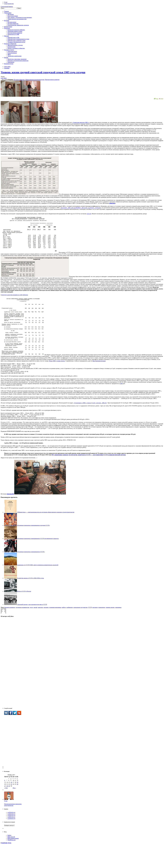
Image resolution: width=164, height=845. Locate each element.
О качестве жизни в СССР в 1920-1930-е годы (30, 578)
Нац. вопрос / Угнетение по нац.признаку (20, 17)
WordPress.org (11, 840)
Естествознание (12, 53)
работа (64, 607)
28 (7, 786)
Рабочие (6, 36)
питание (46, 607)
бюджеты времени (9, 607)
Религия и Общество (10, 43)
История (6, 20)
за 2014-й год (11, 812)
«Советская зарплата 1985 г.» (81, 122)
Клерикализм (11, 46)
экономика (118, 607)
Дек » (14, 788)
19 (17, 782)
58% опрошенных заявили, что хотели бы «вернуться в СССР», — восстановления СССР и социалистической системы (88, 455)
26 (17, 784)
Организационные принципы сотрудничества (13, 804)
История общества (13, 23)
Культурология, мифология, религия (18, 25)
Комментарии (8, 26)
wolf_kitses (4, 78)
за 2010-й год (11, 818)
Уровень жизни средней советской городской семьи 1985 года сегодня (43, 72)
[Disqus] (82, 640)
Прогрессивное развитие (15, 33)
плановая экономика (55, 607)
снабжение (69, 607)
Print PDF (159, 99)
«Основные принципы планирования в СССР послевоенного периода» (38, 538)
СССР (90, 607)
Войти (9, 835)
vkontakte (6, 68)
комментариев (13, 838)
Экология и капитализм (14, 56)
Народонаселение (13, 16)
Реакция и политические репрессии (18, 60)
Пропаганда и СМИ (13, 34)
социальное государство (80, 607)
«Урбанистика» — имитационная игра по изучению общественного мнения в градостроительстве (45, 512)
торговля (94, 607)
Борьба (6, 57)
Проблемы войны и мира (15, 31)
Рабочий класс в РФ (13, 37)
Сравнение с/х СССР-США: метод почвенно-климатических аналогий (37, 565)
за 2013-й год (11, 814)
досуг (31, 607)
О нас (5, 2)
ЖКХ (9, 54)
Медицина (11, 14)
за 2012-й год (11, 815)
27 (5, 786)
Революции (11, 62)
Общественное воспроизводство (17, 19)
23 (11, 784)
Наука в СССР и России (24, 591)
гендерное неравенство (22, 607)
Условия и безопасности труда (16, 42)
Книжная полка (8, 63)
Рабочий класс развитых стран (16, 40)
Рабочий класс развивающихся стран (18, 39)
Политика (7, 28)
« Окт (6, 788)
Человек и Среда (9, 50)
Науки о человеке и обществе (16, 48)
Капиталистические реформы (16, 29)
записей (11, 837)
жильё (35, 607)
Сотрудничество (9, 3)
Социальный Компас (7, 6)
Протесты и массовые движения (17, 59)
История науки (12, 22)
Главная (6, 11)
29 (9, 786)
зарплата (40, 607)
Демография (7, 13)
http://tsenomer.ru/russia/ (99, 361)
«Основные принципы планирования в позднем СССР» (33, 525)
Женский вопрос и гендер (15, 45)
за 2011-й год (11, 817)
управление (101, 607)
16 (11, 782)
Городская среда (12, 51)
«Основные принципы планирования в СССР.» (31, 551)
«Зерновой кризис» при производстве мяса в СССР (32, 604)
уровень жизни (110, 607)
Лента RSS (7, 66)
